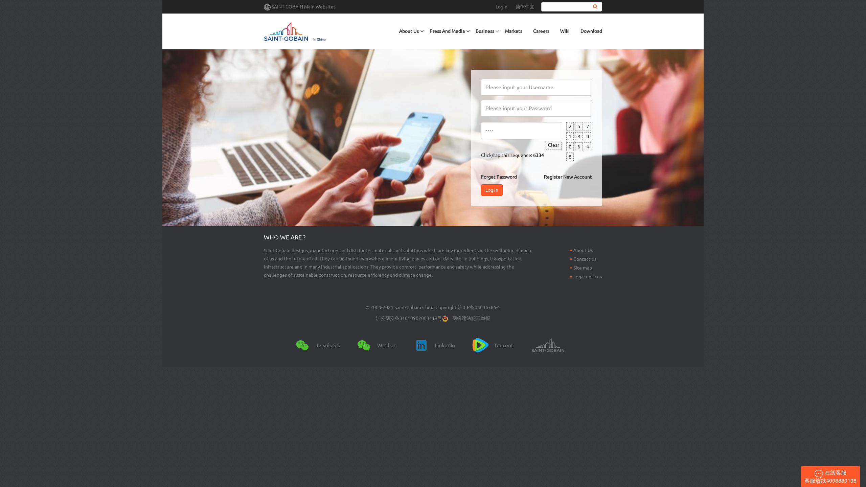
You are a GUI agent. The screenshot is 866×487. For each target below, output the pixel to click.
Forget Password (499, 177)
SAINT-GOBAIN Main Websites (304, 6)
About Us (583, 250)
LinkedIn (445, 345)
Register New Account (568, 177)
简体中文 (525, 6)
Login (501, 6)
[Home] (322, 31)
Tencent (503, 345)
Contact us (584, 259)
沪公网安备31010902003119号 (409, 318)
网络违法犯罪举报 (471, 318)
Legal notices (587, 276)
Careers (541, 31)
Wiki (565, 31)
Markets (513, 31)
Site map (582, 268)
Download (591, 31)
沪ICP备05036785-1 (479, 307)
